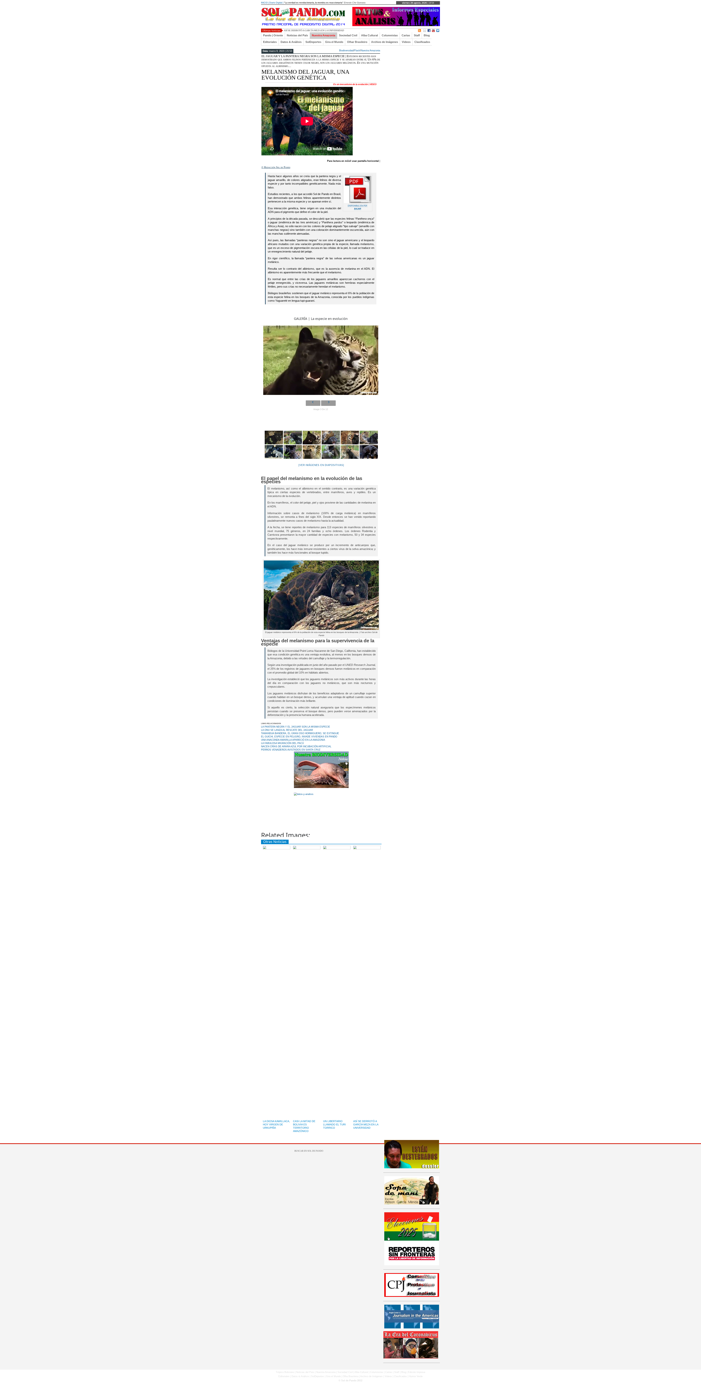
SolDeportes (313, 41)
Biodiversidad (346, 50)
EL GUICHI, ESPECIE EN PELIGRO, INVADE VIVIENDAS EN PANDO (299, 736)
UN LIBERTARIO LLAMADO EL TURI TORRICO (334, 1124)
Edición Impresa (416, 1372)
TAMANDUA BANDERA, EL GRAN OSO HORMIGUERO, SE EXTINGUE (300, 733)
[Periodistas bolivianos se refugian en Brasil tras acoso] (411, 1327)
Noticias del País (297, 35)
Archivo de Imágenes (384, 41)
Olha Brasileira (350, 1376)
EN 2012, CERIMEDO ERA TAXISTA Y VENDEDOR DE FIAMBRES (318, 30)
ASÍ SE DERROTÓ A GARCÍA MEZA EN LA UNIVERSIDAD (365, 1124)
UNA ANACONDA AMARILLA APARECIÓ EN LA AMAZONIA (293, 740)
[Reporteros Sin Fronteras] (411, 1264)
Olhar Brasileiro (357, 41)
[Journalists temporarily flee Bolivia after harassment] (411, 1296)
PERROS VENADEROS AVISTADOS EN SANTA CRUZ (290, 749)
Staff (417, 35)
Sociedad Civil (348, 35)
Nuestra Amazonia (323, 35)
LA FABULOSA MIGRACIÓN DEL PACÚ (282, 743)
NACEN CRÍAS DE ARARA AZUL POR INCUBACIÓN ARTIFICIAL (296, 746)
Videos (406, 41)
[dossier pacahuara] (411, 1167)
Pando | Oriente (273, 35)
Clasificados (422, 41)
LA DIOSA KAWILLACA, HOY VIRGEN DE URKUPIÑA (276, 1124)
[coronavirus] (410, 1358)
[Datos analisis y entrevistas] (396, 25)
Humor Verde (416, 1376)
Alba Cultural (369, 35)
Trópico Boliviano (285, 1372)
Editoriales (270, 41)
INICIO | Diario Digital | (272, 2)
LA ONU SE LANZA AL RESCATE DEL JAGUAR (287, 730)
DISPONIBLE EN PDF (357, 205)
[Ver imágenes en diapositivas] (321, 465)
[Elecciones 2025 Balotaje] (411, 1240)
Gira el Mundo (334, 41)
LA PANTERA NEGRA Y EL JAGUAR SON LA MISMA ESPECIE (295, 726)
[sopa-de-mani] (411, 1203)
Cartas (406, 35)
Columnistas (390, 35)
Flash (357, 50)
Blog (427, 35)
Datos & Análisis (291, 41)
